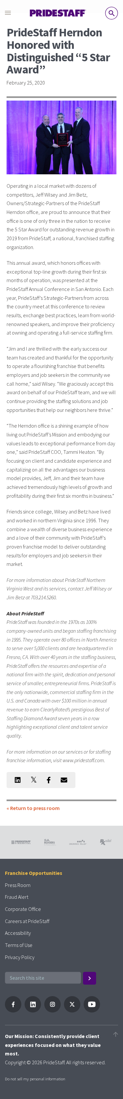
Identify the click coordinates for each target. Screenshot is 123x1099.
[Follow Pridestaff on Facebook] (13, 1010)
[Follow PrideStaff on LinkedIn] (33, 1010)
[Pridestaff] (58, 13)
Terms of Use (18, 945)
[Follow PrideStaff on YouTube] (92, 1010)
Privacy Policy (19, 957)
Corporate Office (23, 909)
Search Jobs (111, 13)
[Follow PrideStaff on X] (72, 1010)
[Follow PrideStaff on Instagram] (52, 1010)
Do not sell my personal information (35, 1078)
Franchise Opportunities (33, 873)
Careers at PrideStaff (27, 921)
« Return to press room (33, 808)
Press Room (18, 885)
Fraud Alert (16, 897)
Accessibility (18, 933)
